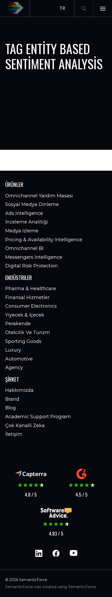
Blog (10, 408)
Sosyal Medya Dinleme (32, 204)
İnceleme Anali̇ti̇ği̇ (26, 222)
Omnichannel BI (24, 248)
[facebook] (56, 553)
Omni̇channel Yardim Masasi (39, 196)
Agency (14, 367)
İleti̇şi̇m (13, 434)
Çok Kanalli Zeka (25, 425)
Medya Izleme (21, 231)
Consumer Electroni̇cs (31, 306)
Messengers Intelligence (33, 257)
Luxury (13, 350)
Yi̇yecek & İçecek (24, 315)
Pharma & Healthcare (30, 288)
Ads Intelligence (24, 213)
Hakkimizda (19, 390)
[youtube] (73, 553)
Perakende (18, 323)
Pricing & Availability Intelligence (43, 240)
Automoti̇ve (19, 359)
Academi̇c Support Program (38, 417)
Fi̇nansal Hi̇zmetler (27, 297)
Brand (12, 399)
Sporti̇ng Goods (23, 341)
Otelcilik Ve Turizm (27, 332)
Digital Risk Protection (31, 266)
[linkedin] (38, 553)
